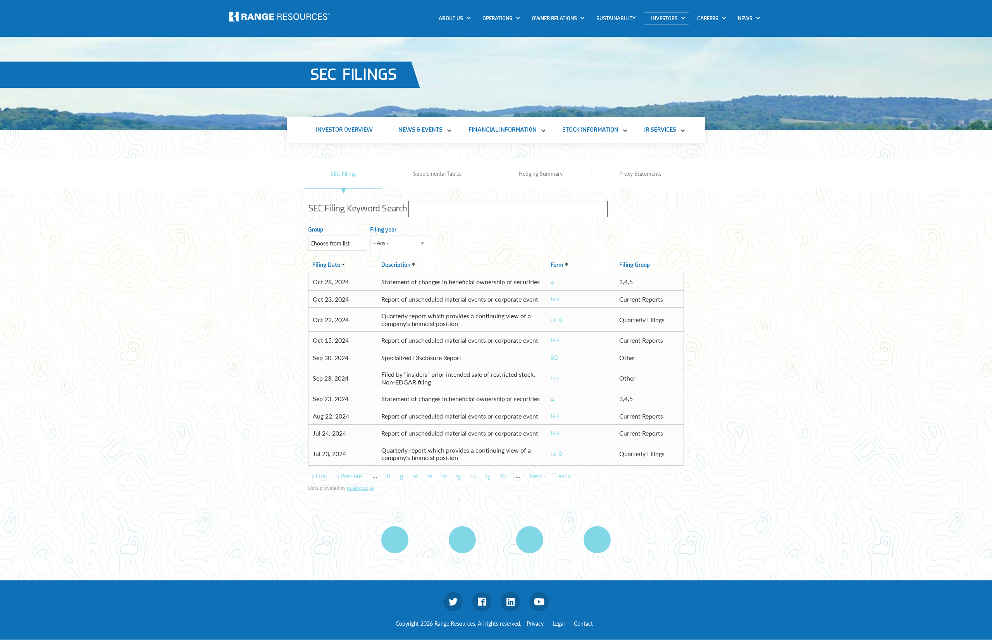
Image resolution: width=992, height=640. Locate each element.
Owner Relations (554, 18)
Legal (559, 623)
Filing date (326, 265)
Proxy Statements (640, 173)
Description (395, 265)
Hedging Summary (540, 173)
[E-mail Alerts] (529, 539)
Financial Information (682, 47)
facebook (481, 601)
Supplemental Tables (437, 173)
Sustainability (616, 18)
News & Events (672, 32)
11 (430, 476)
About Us (451, 18)
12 (444, 476)
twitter (453, 601)
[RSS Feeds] (462, 539)
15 (488, 476)
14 (473, 476)
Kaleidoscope (360, 488)
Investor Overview (344, 130)
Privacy (535, 623)
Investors (664, 18)
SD (554, 358)
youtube (539, 601)
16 (503, 476)
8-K (555, 299)
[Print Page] (394, 539)
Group (315, 229)
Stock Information (678, 62)
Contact (583, 623)
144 (555, 378)
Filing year (383, 229)
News (745, 18)
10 (415, 476)
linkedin (510, 601)
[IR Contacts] (597, 539)
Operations (497, 18)
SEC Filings (343, 173)
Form (557, 265)
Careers (707, 18)
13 (458, 476)
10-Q (556, 320)
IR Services (667, 77)
